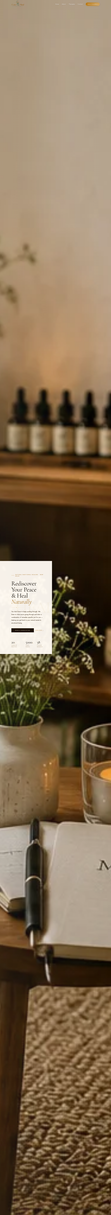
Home (57, 4)
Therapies (72, 4)
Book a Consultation (93, 4)
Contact (80, 4)
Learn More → (39, 630)
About (64, 4)
